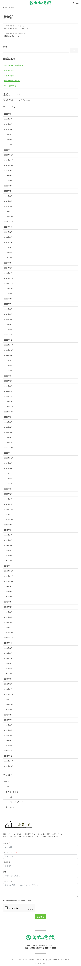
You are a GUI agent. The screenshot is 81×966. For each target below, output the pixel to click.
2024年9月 (8, 232)
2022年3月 (8, 386)
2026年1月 (8, 150)
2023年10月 (9, 288)
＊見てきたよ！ (10, 807)
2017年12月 (9, 632)
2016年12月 (9, 694)
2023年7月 (8, 304)
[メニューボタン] (77, 3)
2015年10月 (9, 766)
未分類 (6, 781)
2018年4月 (8, 612)
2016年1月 (8, 751)
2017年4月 (8, 674)
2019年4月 (8, 550)
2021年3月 (8, 432)
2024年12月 (9, 216)
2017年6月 (8, 663)
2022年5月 (8, 376)
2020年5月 (8, 483)
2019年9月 (8, 525)
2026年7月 (8, 119)
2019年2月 (8, 561)
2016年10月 (9, 704)
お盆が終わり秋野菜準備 (13, 65)
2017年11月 (9, 638)
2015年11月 (9, 761)
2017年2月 (8, 684)
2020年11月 (9, 453)
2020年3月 (8, 494)
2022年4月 (8, 381)
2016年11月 (9, 699)
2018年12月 (9, 571)
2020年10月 (9, 458)
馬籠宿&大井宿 (10, 70)
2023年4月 (8, 319)
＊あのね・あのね (11, 792)
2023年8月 (8, 299)
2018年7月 (8, 596)
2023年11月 (9, 283)
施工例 (25, 960)
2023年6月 (8, 309)
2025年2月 (8, 206)
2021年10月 (9, 412)
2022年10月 (9, 350)
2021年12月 (9, 401)
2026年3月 (8, 139)
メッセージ (7, 881)
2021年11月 (9, 406)
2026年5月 (8, 129)
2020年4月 (8, 489)
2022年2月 (8, 391)
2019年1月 (8, 566)
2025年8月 (8, 175)
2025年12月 (9, 155)
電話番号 (6, 862)
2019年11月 (9, 514)
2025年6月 (8, 186)
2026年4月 (8, 134)
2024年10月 (9, 227)
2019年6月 (8, 540)
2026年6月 (8, 124)
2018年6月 (8, 602)
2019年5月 (8, 545)
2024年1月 (8, 273)
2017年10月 (9, 643)
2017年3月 (8, 679)
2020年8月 (8, 468)
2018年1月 (8, 627)
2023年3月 (8, 324)
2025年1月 (8, 211)
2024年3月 (8, 263)
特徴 (19, 960)
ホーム (13, 960)
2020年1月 (8, 504)
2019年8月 (8, 530)
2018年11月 (9, 576)
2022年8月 (8, 360)
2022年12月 (9, 340)
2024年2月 (8, 268)
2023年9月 (8, 293)
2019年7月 (8, 535)
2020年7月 (8, 473)
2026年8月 (8, 114)
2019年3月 (8, 555)
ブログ (39, 960)
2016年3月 (8, 740)
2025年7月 (8, 180)
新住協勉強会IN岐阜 (12, 80)
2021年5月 (8, 422)
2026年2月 (8, 144)
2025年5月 (8, 191)
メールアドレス (9, 852)
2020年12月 (9, 448)
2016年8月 (8, 715)
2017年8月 (8, 653)
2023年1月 (8, 335)
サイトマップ (65, 960)
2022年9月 (8, 355)
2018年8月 (8, 591)
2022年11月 (9, 345)
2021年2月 (8, 437)
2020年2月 (8, 499)
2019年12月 (9, 509)
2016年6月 (8, 725)
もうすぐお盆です (11, 75)
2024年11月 (9, 222)
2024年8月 (8, 237)
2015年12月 (9, 756)
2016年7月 (8, 720)
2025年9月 (8, 170)
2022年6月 (8, 370)
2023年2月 (8, 329)
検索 (5, 46)
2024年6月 (8, 247)
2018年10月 (9, 581)
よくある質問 (47, 960)
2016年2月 (8, 745)
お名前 (5, 843)
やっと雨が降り (10, 86)
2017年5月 (8, 668)
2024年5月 (8, 252)
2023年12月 (9, 278)
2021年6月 (8, 417)
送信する (40, 916)
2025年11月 (9, 160)
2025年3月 (8, 201)
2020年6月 (8, 478)
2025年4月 (8, 196)
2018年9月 (8, 586)
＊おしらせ (8, 797)
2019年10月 (9, 519)
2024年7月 (8, 242)
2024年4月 (8, 257)
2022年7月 (8, 365)
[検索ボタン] (73, 3)
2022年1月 (8, 396)
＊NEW (7, 786)
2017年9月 (8, 648)
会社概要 (32, 960)
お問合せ (56, 960)
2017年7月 (8, 658)
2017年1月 (8, 689)
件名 (5, 872)
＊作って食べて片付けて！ (14, 802)
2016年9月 (8, 709)
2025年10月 (9, 165)
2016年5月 (8, 730)
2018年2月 (8, 622)
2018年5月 (8, 607)
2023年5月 (8, 314)
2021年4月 (8, 427)
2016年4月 (8, 735)
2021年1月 (8, 442)
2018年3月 (8, 617)
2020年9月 (8, 463)
